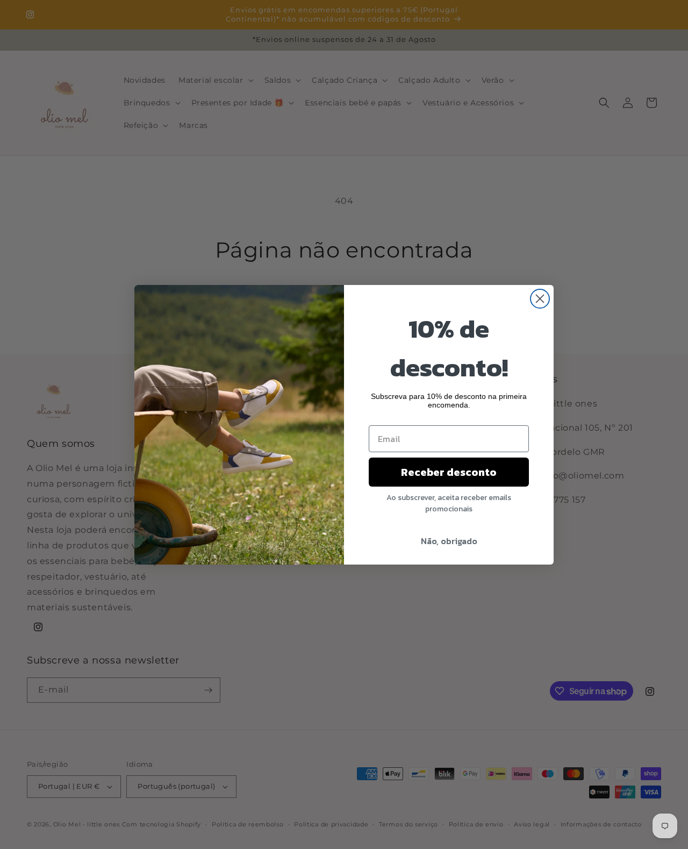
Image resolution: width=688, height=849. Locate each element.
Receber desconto (449, 472)
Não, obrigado (449, 540)
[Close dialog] (540, 298)
